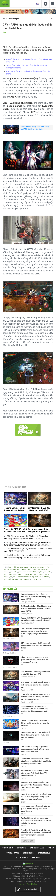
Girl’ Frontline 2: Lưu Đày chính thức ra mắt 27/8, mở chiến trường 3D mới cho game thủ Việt (39, 509)
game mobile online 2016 (27, 572)
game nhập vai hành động (28, 574)
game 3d (12, 567)
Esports (36, 858)
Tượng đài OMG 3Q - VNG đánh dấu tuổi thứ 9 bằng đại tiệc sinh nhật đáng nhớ (15, 530)
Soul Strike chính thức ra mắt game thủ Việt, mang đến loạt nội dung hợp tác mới (36, 685)
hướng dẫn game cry (22, 579)
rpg (17, 567)
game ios (13, 569)
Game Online (22, 858)
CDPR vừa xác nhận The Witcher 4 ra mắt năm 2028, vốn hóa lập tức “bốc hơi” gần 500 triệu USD (35, 696)
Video (51, 848)
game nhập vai (29, 567)
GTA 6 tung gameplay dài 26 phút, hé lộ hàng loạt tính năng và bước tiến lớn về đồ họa (36, 645)
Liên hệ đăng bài (30, 889)
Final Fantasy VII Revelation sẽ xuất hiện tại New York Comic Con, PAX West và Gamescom (34, 773)
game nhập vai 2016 (11, 574)
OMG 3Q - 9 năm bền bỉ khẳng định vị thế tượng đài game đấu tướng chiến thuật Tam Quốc (35, 723)
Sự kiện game (12, 853)
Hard (4, 32)
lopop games (36, 579)
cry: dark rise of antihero (40, 577)
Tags (6, 567)
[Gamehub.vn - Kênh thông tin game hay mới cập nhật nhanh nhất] (4, 3)
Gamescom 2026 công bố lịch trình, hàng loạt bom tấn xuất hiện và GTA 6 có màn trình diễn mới (35, 749)
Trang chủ (7, 848)
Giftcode (21, 848)
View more (28, 841)
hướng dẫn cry (9, 579)
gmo (21, 567)
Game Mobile (44, 853)
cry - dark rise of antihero (22, 577)
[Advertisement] (28, 461)
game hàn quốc (34, 569)
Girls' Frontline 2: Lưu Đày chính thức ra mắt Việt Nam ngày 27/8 (35, 673)
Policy (34, 884)
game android (22, 569)
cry (11, 577)
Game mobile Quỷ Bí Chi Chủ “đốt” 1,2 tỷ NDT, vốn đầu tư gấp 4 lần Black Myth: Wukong (35, 808)
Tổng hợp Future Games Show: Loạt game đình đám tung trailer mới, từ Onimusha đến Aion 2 (35, 659)
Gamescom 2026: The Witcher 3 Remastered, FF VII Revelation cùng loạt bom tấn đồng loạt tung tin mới (34, 708)
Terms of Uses (25, 884)
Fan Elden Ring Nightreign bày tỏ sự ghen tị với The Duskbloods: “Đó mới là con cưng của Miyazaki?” (36, 785)
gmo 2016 (13, 572)
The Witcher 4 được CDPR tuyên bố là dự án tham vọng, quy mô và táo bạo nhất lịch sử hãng (35, 735)
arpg (37, 567)
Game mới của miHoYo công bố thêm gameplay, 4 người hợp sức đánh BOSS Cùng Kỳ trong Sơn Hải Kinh (39, 530)
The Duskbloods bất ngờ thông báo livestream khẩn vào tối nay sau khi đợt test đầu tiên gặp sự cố (36, 820)
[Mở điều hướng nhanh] (51, 18)
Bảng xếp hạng (37, 848)
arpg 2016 (47, 572)
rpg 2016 (40, 572)
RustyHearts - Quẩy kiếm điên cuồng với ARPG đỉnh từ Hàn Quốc (35, 128)
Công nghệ (28, 853)
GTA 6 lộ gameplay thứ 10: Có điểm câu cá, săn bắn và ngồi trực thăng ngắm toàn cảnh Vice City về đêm (36, 796)
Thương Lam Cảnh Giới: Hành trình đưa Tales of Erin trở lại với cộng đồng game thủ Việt (15, 509)
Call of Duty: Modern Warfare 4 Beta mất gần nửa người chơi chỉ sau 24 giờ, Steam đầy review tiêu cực (36, 761)
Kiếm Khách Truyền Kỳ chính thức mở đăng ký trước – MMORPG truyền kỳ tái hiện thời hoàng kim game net (36, 832)
